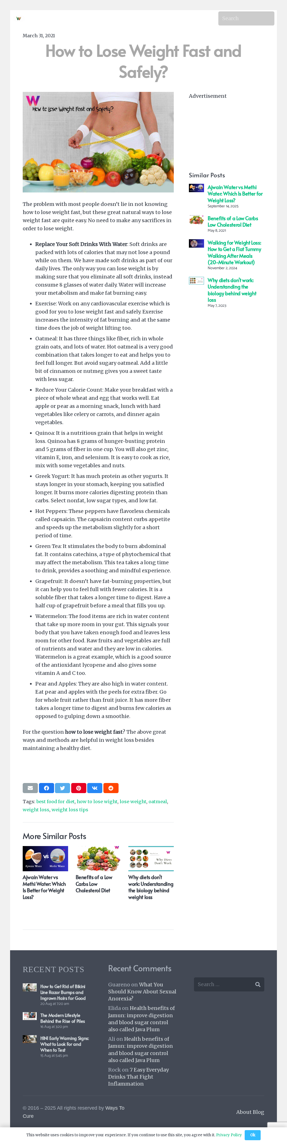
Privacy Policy (229, 1135)
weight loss (36, 809)
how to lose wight (97, 801)
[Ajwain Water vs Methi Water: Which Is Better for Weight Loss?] (196, 188)
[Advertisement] (226, 135)
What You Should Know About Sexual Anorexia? (142, 991)
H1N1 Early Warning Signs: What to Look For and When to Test (64, 1044)
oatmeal (158, 801)
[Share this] (46, 788)
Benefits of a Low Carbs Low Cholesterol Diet (233, 221)
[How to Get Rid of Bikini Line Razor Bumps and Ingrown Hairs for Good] (30, 987)
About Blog (250, 1112)
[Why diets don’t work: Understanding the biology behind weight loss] (196, 281)
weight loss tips (70, 809)
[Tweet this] (62, 788)
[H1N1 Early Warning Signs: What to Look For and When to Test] (30, 1039)
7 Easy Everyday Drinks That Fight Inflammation (138, 1077)
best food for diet (55, 801)
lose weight (133, 801)
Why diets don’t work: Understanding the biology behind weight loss (232, 290)
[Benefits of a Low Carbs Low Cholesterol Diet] (196, 219)
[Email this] (30, 788)
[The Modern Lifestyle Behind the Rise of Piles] (30, 1016)
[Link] (19, 18)
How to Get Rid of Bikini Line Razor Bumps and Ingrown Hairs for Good (63, 992)
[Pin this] (78, 788)
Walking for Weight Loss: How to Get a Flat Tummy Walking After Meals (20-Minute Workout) (234, 252)
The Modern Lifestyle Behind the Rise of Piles (62, 1018)
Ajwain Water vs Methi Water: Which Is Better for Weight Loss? (235, 193)
